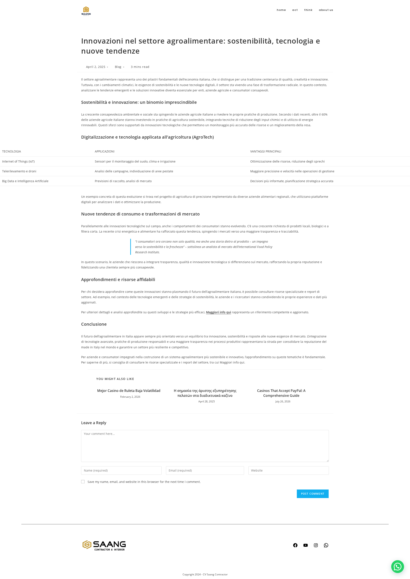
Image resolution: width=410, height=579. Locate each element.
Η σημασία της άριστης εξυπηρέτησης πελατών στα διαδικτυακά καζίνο (205, 393)
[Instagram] (316, 545)
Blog (118, 67)
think (169, 551)
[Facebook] (295, 545)
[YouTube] (305, 545)
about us (171, 559)
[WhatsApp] (326, 545)
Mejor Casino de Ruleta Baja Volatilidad (128, 390)
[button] (397, 566)
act (167, 543)
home (169, 535)
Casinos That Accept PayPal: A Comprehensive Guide (281, 393)
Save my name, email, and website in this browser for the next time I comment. (144, 482)
